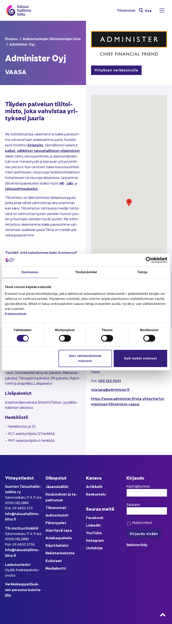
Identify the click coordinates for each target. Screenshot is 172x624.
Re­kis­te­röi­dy (136, 544)
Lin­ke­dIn (93, 525)
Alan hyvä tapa (59, 530)
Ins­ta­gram (95, 540)
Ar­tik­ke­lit (94, 486)
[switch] (65, 338)
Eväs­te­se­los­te (16, 314)
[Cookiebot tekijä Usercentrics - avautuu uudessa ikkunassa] (148, 260)
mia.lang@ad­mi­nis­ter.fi (110, 389)
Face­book (94, 517)
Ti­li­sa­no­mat (126, 10)
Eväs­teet (54, 560)
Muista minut (141, 522)
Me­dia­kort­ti (56, 568)
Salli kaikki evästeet (140, 358)
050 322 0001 (109, 380)
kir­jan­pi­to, (36, 144)
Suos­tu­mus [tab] (29, 272)
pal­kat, (10, 150)
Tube (97, 532)
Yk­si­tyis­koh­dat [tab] (86, 272)
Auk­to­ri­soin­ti (57, 515)
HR (61, 183)
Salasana (133, 504)
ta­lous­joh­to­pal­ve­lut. (21, 188)
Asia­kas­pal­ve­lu (59, 537)
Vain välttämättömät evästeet (85, 358)
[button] (129, 203)
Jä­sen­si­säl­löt (57, 486)
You (89, 532)
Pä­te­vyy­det (56, 522)
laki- (70, 183)
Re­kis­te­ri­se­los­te (60, 552)
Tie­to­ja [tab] (142, 272)
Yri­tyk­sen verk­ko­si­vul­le (116, 69)
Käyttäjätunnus (138, 486)
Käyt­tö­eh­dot (57, 545)
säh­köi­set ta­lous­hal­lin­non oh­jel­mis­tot (48, 150)
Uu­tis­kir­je (94, 547)
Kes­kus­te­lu (96, 494)
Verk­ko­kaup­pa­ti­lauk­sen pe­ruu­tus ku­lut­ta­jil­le (23, 589)
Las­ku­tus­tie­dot (17, 564)
